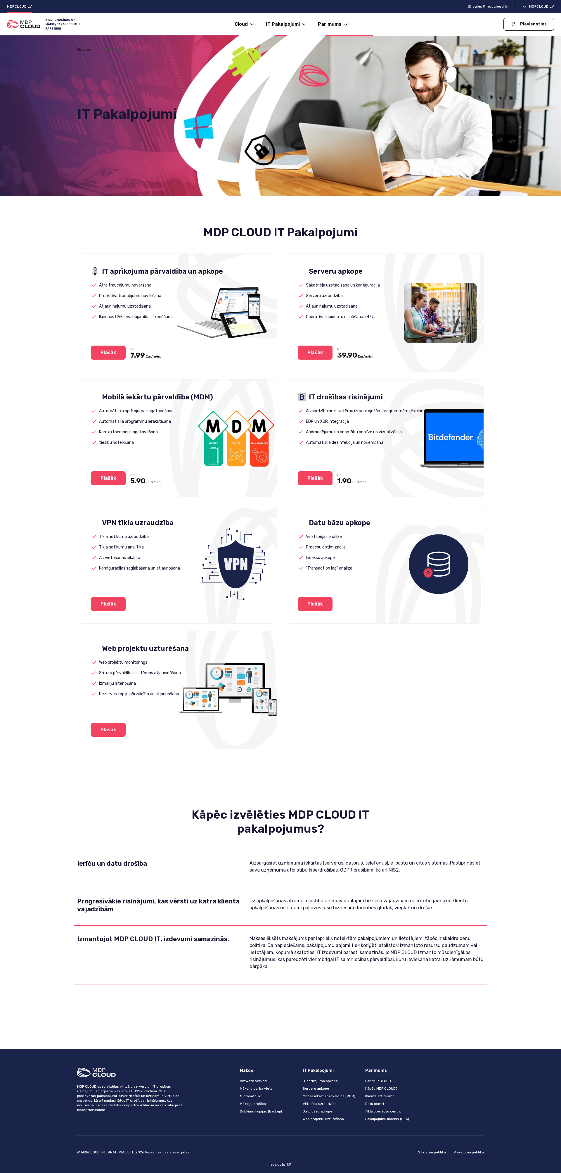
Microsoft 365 (252, 1096)
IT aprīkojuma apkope (320, 1081)
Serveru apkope (316, 1088)
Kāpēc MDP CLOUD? (381, 1088)
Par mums (330, 24)
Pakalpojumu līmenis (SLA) (387, 1119)
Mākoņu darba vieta (256, 1088)
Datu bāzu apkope (317, 1111)
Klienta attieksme (379, 1096)
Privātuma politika (469, 1152)
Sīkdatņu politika (432, 1152)
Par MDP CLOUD (378, 1081)
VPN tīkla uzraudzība (320, 1104)
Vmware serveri (253, 1081)
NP (289, 1164)
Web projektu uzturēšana (323, 1119)
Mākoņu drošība (253, 1104)
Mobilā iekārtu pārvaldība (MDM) (329, 1096)
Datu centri (374, 1104)
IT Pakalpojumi (283, 24)
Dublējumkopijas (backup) (261, 1111)
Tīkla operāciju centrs (383, 1111)
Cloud (242, 24)
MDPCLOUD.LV (19, 6)
